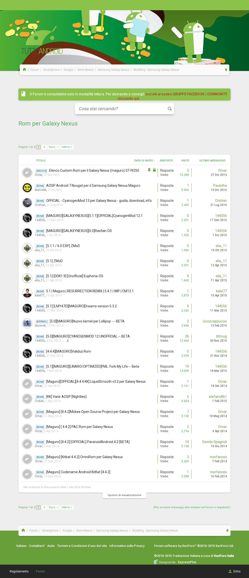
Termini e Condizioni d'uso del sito (82, 546)
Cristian (40, 205)
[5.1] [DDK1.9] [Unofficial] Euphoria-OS (74, 276)
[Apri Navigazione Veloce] (226, 69)
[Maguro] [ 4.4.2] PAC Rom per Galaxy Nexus (79, 427)
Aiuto (51, 546)
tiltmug (221, 336)
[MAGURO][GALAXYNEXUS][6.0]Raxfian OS (79, 231)
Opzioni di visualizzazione (124, 495)
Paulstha (220, 185)
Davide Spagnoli (214, 442)
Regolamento (19, 571)
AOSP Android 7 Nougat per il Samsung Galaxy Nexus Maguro (93, 185)
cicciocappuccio (215, 321)
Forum (40, 571)
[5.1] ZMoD (54, 261)
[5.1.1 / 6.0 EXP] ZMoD (63, 246)
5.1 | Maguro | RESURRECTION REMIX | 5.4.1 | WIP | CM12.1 (90, 291)
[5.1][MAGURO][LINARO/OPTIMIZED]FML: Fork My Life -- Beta (92, 366)
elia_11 (39, 250)
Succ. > (53, 147)
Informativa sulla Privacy (126, 546)
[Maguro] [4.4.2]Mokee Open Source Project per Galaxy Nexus (93, 412)
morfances (218, 457)
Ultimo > (67, 147)
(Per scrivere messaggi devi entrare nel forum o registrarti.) (192, 507)
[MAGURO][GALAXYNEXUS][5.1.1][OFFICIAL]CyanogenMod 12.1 (94, 216)
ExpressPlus (187, 562)
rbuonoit (40, 325)
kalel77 (39, 295)
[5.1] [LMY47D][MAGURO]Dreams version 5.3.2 (81, 306)
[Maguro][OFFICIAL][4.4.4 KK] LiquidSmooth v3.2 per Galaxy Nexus (96, 381)
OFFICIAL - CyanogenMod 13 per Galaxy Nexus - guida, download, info (99, 201)
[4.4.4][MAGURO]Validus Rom (68, 351)
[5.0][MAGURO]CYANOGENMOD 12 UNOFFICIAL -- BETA (88, 336)
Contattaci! (37, 546)
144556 (40, 220)
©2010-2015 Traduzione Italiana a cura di (194, 556)
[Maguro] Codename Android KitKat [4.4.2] (78, 472)
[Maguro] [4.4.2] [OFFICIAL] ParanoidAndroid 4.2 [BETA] (88, 442)
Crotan (39, 401)
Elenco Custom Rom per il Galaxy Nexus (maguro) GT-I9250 (94, 170)
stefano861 (218, 397)
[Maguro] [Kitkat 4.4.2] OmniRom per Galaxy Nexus (84, 457)
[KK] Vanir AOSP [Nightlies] (66, 397)
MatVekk (40, 190)
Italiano (21, 546)
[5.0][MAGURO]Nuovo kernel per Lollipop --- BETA (87, 321)
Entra (236, 571)
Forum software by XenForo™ (194, 546)
